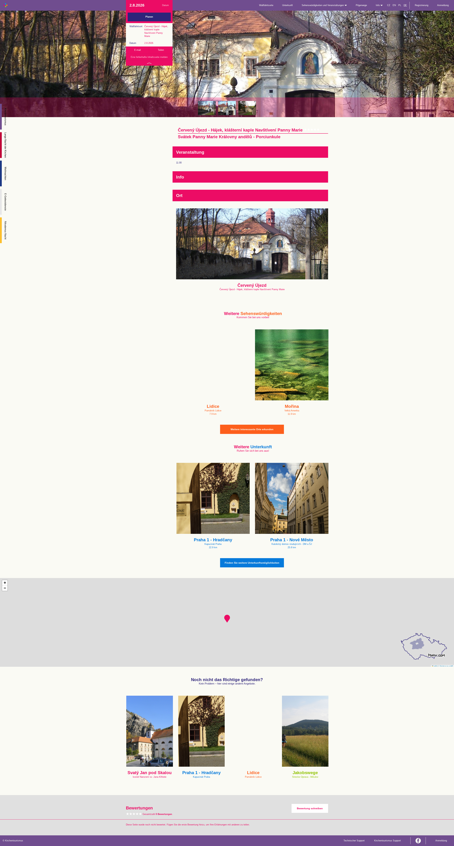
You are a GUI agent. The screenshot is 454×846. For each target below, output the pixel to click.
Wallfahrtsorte (266, 5)
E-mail (137, 50)
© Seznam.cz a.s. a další (445, 666)
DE (405, 5)
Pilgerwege (361, 5)
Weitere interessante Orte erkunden (252, 429)
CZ (388, 5)
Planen (149, 16)
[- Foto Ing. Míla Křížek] (207, 108)
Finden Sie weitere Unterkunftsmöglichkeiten (252, 562)
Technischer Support (354, 840)
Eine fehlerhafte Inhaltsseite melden (149, 57)
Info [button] (378, 5)
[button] (227, 619)
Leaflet (435, 666)
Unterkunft (287, 5)
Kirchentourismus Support (387, 840)
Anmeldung (443, 5)
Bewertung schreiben (310, 808)
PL (399, 5)
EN (394, 5)
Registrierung (421, 5)
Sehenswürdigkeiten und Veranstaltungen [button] (323, 5)
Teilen (161, 50)
